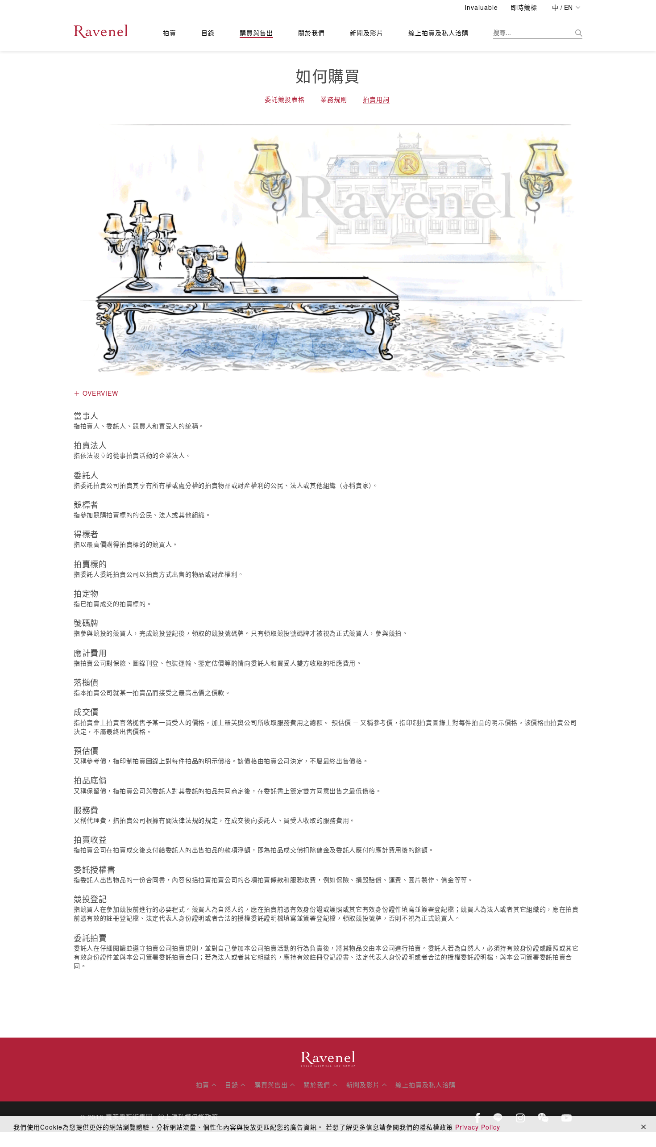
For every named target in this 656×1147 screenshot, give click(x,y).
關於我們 (311, 32)
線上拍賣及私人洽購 (438, 32)
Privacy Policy (477, 1126)
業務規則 (333, 99)
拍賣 (169, 32)
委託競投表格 (285, 99)
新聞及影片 (366, 32)
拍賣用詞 (376, 99)
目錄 (208, 32)
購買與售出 (256, 32)
